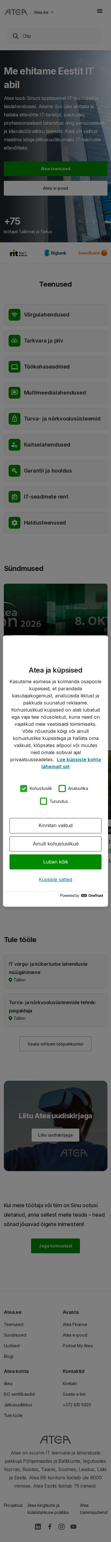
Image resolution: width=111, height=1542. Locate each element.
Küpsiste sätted (55, 879)
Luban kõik (55, 862)
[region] (55, 771)
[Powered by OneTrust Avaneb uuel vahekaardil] (82, 897)
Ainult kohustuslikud (55, 844)
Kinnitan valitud (55, 825)
